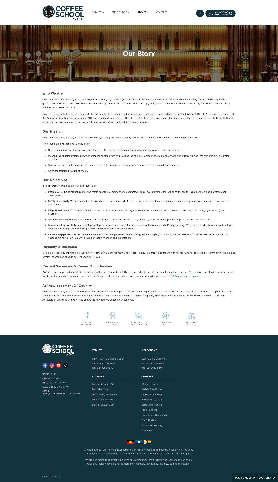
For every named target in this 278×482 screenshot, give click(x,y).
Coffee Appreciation (152, 394)
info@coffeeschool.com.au (61, 393)
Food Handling (100, 389)
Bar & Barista (148, 420)
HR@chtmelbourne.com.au (185, 276)
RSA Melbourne (149, 384)
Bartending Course (151, 404)
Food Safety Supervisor (105, 394)
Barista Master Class (103, 404)
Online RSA (147, 430)
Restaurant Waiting (102, 399)
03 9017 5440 (61, 387)
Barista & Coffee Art (103, 384)
